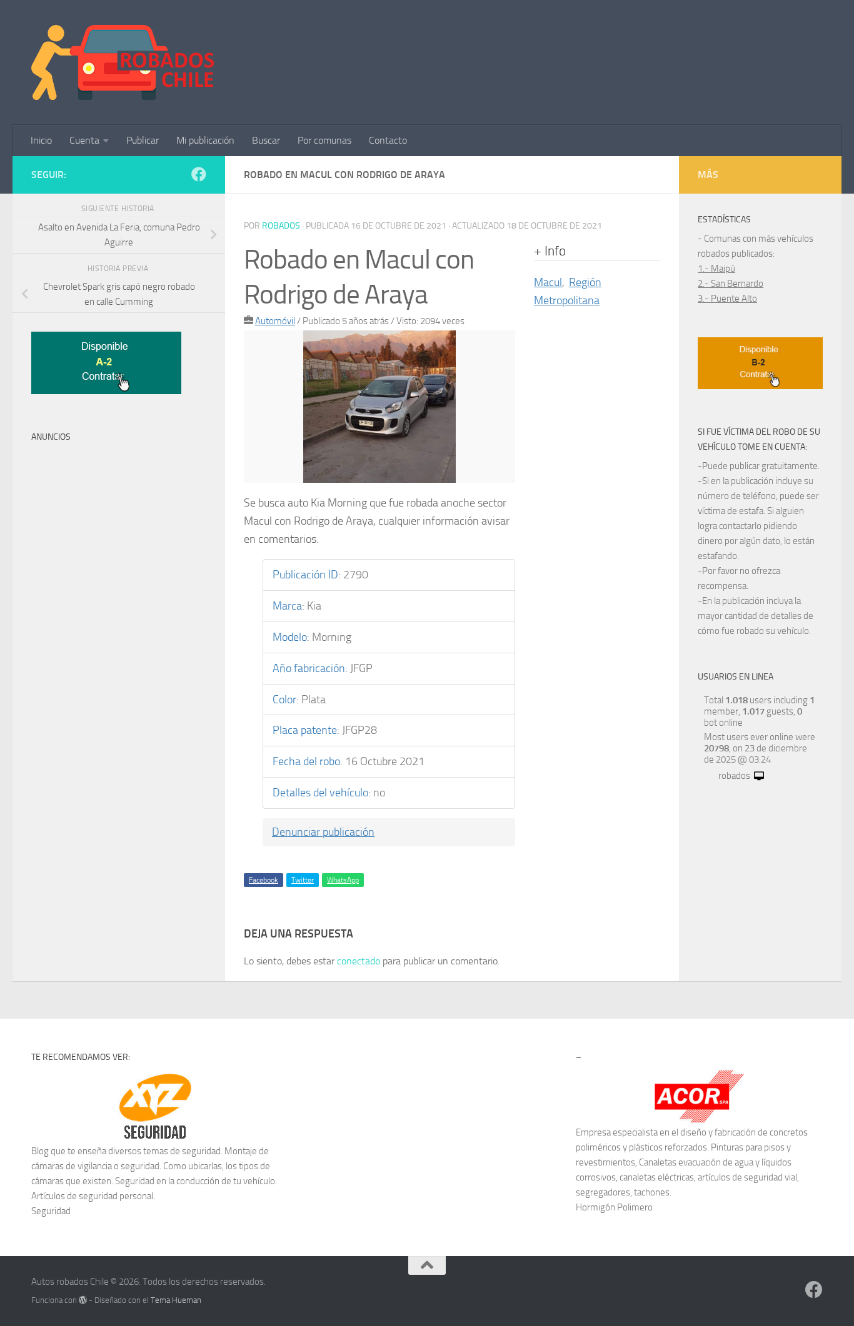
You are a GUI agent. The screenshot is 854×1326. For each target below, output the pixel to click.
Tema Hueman (176, 1300)
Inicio (41, 140)
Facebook (263, 880)
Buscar (266, 140)
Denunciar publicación (323, 832)
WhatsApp (343, 880)
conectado (358, 961)
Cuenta (84, 140)
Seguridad (51, 1211)
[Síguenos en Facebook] (198, 174)
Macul (548, 282)
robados (281, 225)
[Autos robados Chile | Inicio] (122, 62)
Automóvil (275, 321)
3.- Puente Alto (727, 298)
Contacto (388, 140)
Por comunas (324, 140)
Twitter (302, 880)
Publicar (142, 140)
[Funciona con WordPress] (83, 1300)
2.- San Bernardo (730, 283)
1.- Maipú (716, 268)
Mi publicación (205, 140)
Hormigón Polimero (614, 1207)
